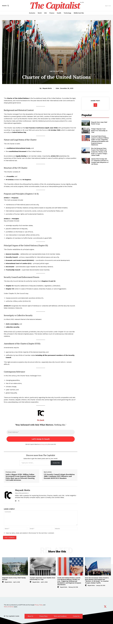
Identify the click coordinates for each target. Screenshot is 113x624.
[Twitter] (18, 500)
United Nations (56, 71)
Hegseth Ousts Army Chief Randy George (99, 123)
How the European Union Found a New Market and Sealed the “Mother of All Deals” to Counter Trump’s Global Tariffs (99, 151)
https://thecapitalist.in (22, 493)
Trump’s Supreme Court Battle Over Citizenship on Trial (99, 130)
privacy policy (44, 444)
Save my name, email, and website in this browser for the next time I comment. (30, 533)
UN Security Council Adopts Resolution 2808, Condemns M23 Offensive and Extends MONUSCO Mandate (59, 476)
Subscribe (56, 463)
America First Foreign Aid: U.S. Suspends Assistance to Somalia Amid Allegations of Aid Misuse (99, 161)
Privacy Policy (39, 605)
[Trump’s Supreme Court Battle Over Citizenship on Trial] (86, 130)
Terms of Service (9, 606)
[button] (6, 5)
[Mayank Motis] (8, 495)
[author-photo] (3, 582)
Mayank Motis (47, 88)
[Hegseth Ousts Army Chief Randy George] (86, 123)
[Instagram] (15, 500)
